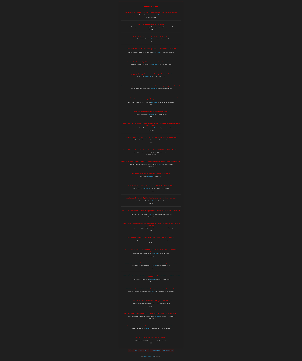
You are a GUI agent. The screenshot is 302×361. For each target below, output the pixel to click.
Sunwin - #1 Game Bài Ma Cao (149, 356)
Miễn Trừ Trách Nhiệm (168, 350)
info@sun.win (159, 14)
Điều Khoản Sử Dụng (156, 350)
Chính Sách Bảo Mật (143, 350)
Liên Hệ (135, 350)
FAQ (130, 350)
